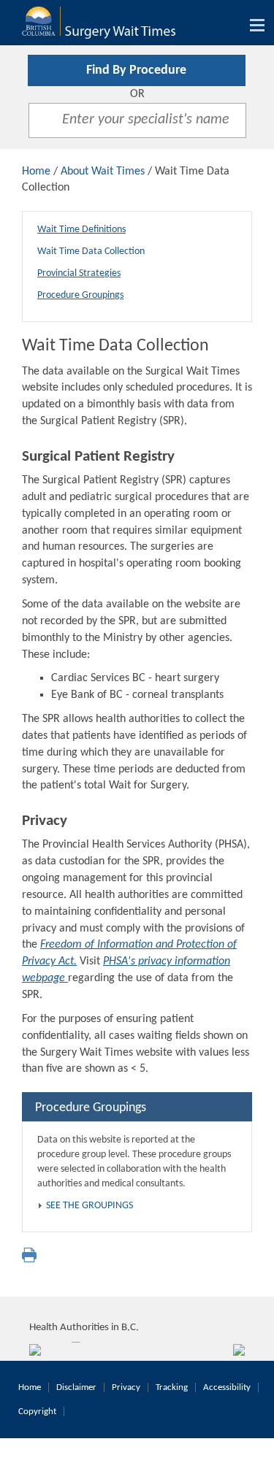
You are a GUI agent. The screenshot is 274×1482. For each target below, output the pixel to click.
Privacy (126, 1387)
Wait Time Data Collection (91, 251)
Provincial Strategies (79, 273)
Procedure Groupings (80, 295)
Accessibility (227, 1387)
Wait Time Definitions (81, 229)
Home (36, 171)
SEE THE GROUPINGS (89, 1205)
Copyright (37, 1411)
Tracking (172, 1387)
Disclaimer (76, 1387)
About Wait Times (103, 171)
